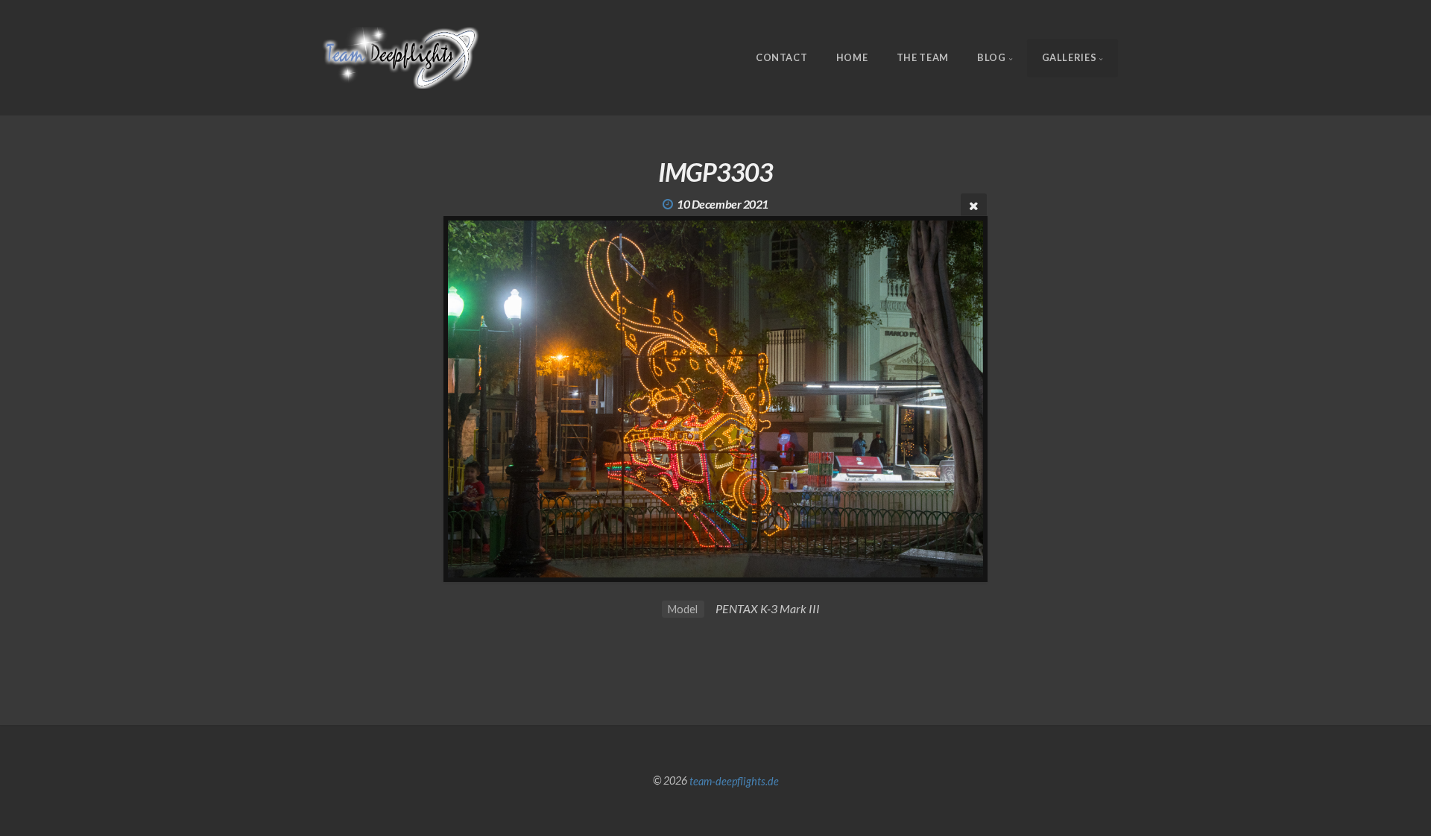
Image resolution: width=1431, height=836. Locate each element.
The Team (923, 57)
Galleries (1069, 57)
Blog (991, 57)
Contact (781, 57)
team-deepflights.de (734, 780)
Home (852, 57)
